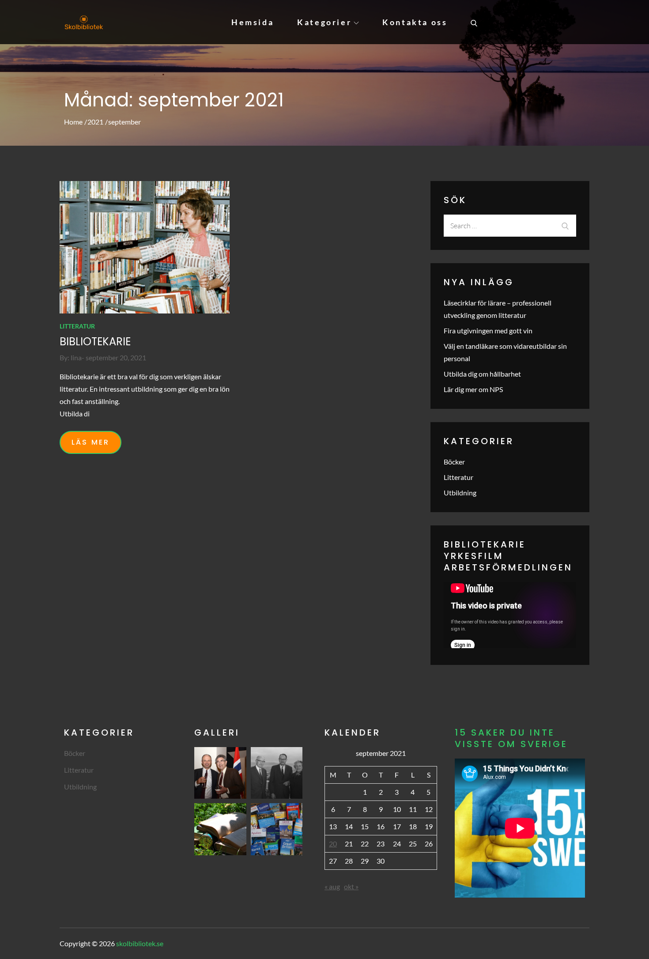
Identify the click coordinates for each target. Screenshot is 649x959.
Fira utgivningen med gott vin (488, 330)
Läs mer (90, 442)
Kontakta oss (414, 22)
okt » (351, 886)
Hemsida (252, 22)
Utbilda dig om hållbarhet (482, 374)
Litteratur (77, 326)
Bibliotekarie (95, 341)
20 (333, 843)
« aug (332, 886)
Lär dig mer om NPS (473, 389)
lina (76, 357)
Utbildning (460, 492)
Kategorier (324, 22)
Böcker (454, 461)
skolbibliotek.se (139, 943)
